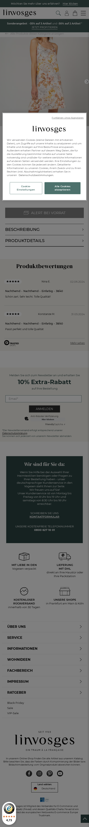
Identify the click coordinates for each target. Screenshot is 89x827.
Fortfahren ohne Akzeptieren (68, 118)
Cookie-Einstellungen (26, 188)
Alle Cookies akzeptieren (63, 188)
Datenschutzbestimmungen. (36, 175)
